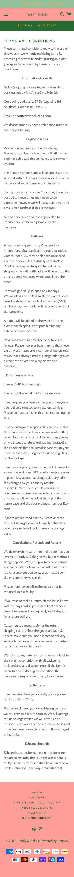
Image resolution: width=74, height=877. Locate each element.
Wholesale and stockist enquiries (37, 802)
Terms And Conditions (37, 818)
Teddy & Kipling (28, 841)
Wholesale (47, 25)
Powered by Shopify (54, 841)
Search (37, 792)
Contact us (37, 797)
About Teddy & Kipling (37, 807)
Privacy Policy (37, 813)
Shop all (25, 25)
